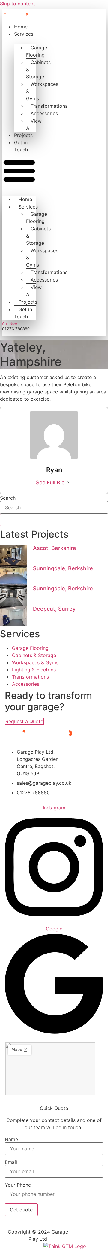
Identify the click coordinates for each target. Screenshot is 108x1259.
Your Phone (18, 1184)
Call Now (9, 324)
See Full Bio (50, 482)
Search (8, 497)
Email (11, 1162)
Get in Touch (23, 313)
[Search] (5, 520)
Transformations (49, 106)
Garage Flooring (36, 51)
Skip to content (17, 4)
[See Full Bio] (68, 482)
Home (21, 27)
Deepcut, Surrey (54, 609)
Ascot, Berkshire (54, 548)
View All (34, 124)
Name (11, 1139)
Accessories (44, 113)
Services (23, 34)
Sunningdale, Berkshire (63, 568)
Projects (23, 135)
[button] (19, 171)
